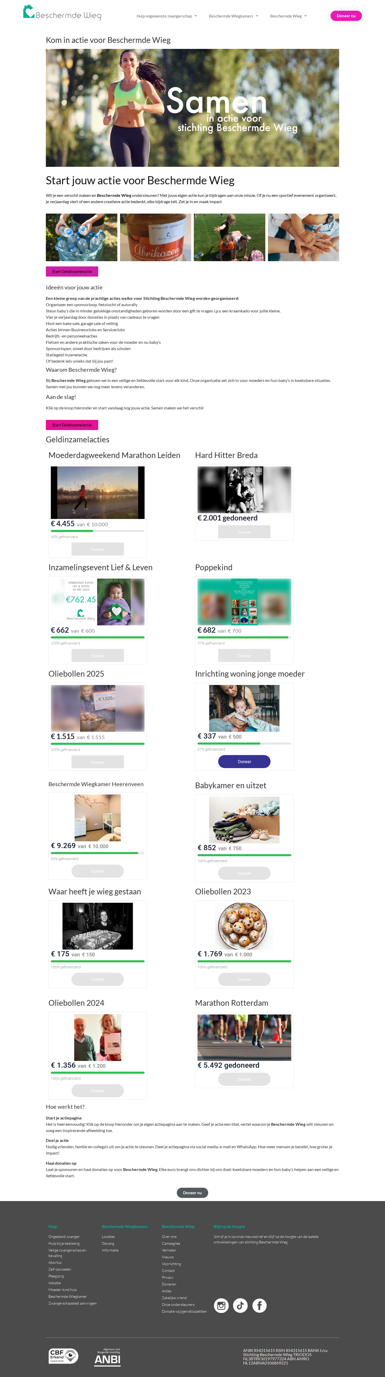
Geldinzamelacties (77, 439)
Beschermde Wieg (286, 16)
